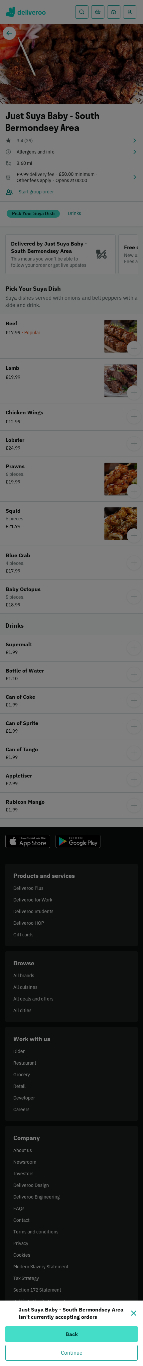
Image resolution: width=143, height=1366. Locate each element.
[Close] (134, 1313)
